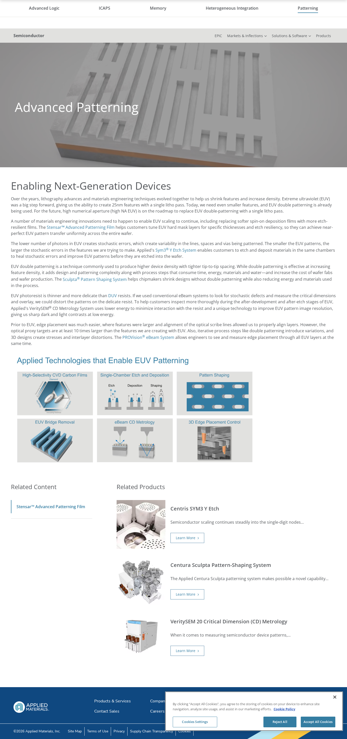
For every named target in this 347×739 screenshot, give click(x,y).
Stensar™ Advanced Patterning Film (81, 227)
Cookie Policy (284, 709)
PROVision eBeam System (148, 337)
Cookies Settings (195, 721)
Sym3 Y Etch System (175, 250)
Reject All (280, 721)
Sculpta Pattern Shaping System (95, 279)
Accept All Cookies (318, 721)
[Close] (334, 697)
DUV (112, 295)
